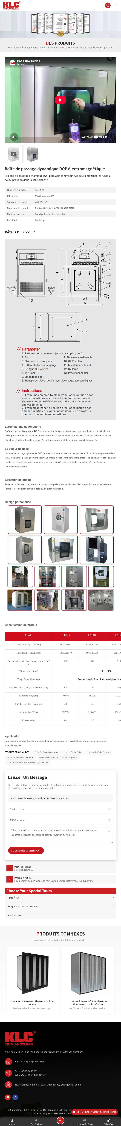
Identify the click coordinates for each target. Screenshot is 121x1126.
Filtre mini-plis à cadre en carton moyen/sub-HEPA (88, 1001)
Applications (14, 915)
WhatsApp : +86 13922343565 (30, 1074)
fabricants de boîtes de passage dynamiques (28, 762)
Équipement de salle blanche (37, 47)
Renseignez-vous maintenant (96, 1112)
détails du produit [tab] (20, 232)
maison (14, 47)
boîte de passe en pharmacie (20, 757)
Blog (50, 1113)
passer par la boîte (72, 752)
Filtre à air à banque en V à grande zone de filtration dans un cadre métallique (32, 1002)
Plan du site (39, 1113)
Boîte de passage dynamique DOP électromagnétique (43, 798)
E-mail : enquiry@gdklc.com (30, 1061)
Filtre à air (13, 897)
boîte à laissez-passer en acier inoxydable (58, 757)
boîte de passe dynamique (46, 752)
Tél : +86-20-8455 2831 (27, 1071)
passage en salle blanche (98, 752)
